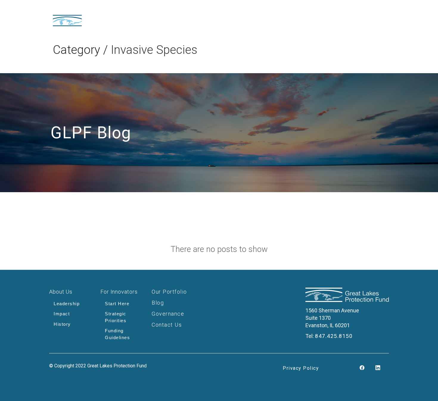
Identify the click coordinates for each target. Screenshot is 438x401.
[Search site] (382, 18)
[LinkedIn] (378, 368)
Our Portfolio (169, 292)
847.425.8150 (333, 336)
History (62, 324)
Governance (168, 314)
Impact (62, 313)
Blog (158, 303)
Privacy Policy (301, 368)
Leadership (67, 303)
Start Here (117, 303)
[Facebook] (362, 368)
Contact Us (167, 325)
